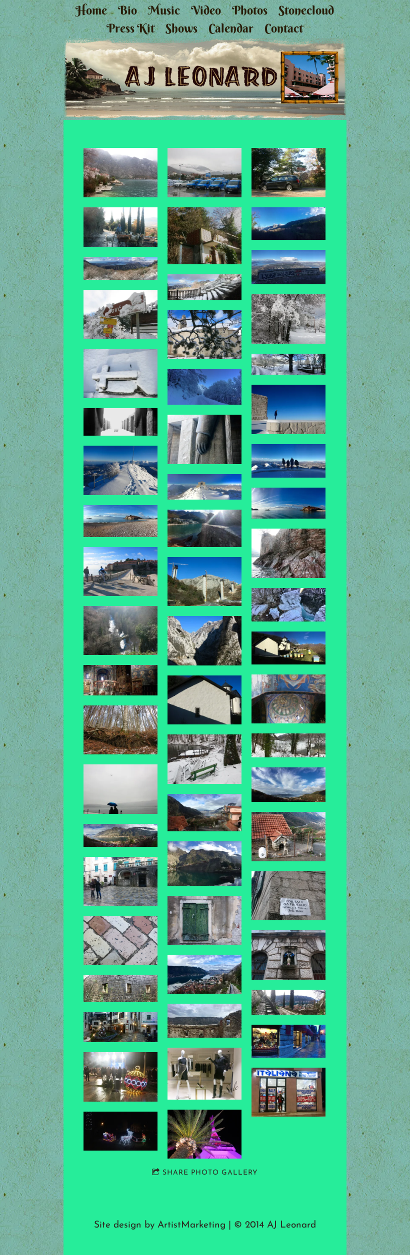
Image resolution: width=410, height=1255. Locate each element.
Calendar (231, 27)
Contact (283, 27)
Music (164, 9)
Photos (250, 9)
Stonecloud (306, 9)
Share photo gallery (210, 1173)
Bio (127, 9)
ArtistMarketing (192, 1225)
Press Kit (130, 27)
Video (206, 9)
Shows (182, 27)
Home (91, 9)
